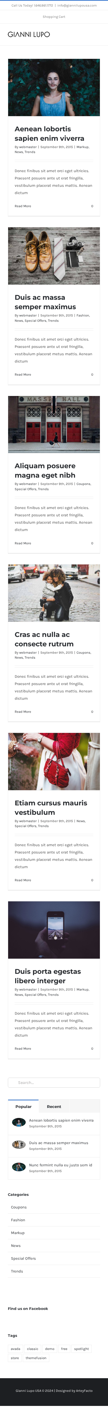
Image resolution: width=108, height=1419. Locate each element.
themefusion (36, 1358)
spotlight (81, 1349)
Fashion (83, 315)
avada (15, 1349)
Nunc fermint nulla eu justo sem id (60, 1165)
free (64, 1349)
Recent (54, 1106)
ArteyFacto (84, 1391)
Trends (30, 152)
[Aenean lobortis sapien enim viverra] (19, 1121)
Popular (23, 1106)
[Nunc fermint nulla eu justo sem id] (19, 1166)
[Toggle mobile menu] (98, 34)
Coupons (83, 484)
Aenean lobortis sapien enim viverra (61, 1120)
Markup (83, 147)
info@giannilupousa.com (77, 5)
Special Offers (35, 321)
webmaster (28, 147)
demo (49, 1349)
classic (32, 1349)
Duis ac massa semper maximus (58, 1142)
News (19, 152)
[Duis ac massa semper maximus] (19, 1144)
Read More (23, 206)
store (15, 1358)
